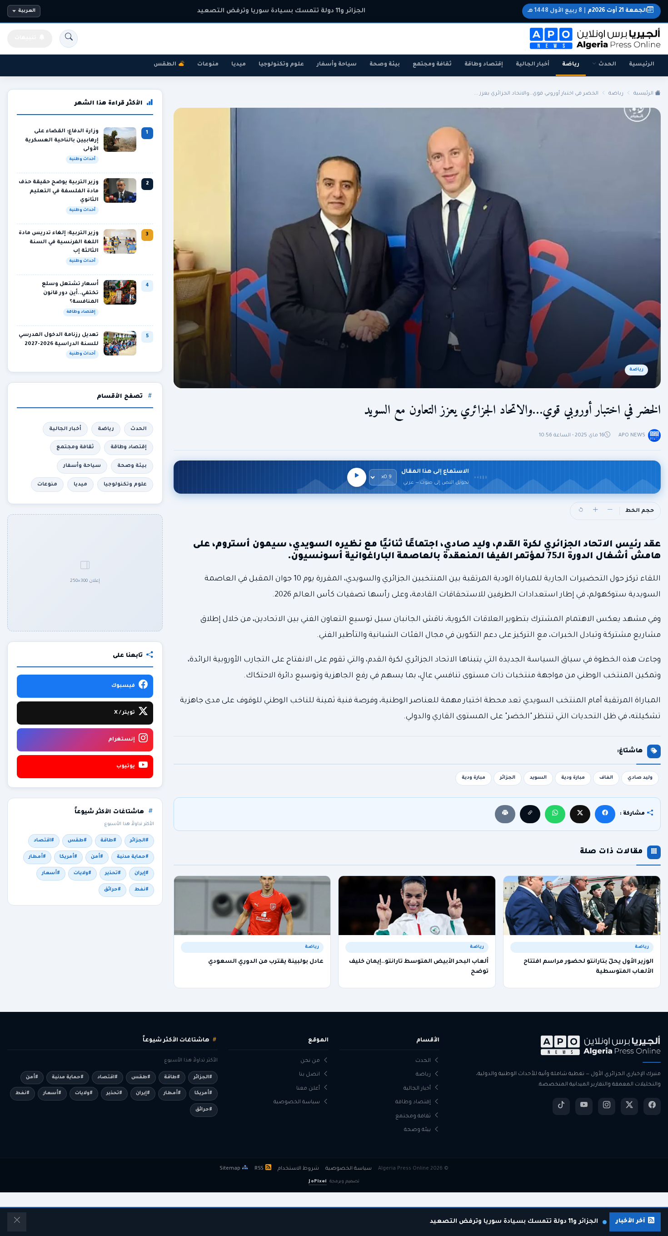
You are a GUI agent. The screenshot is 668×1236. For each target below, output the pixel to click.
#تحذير (113, 873)
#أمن (97, 857)
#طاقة (108, 840)
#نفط (142, 889)
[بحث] (69, 39)
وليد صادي (640, 778)
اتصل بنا (309, 1075)
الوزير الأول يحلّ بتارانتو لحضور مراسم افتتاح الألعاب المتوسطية (588, 967)
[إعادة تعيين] (581, 511)
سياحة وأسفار (337, 64)
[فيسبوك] (605, 814)
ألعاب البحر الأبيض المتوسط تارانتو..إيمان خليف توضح (419, 967)
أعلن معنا (308, 1089)
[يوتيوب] (584, 1106)
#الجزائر (139, 840)
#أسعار (51, 873)
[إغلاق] (16, 1221)
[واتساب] (555, 814)
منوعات (208, 64)
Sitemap (229, 1168)
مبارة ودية (573, 778)
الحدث (607, 64)
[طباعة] (505, 814)
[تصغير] (610, 511)
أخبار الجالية (532, 64)
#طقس (77, 840)
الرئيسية (641, 64)
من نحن (310, 1061)
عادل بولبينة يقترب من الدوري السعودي (266, 962)
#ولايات (82, 873)
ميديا (238, 64)
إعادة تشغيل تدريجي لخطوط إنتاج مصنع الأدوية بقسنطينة (281, 11)
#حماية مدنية (133, 857)
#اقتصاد (44, 840)
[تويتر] (629, 1106)
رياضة (570, 64)
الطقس (165, 64)
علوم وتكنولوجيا (281, 64)
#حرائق (112, 889)
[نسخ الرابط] (530, 814)
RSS (259, 1168)
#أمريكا (68, 857)
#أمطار (37, 857)
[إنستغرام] (606, 1106)
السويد (538, 778)
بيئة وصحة (384, 64)
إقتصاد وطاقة (483, 64)
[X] (580, 814)
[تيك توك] (561, 1106)
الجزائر (507, 778)
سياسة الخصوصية (297, 1103)
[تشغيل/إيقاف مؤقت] (356, 477)
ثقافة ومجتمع (432, 64)
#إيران (142, 873)
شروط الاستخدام (298, 1168)
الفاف (606, 778)
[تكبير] (595, 511)
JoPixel (317, 1181)
